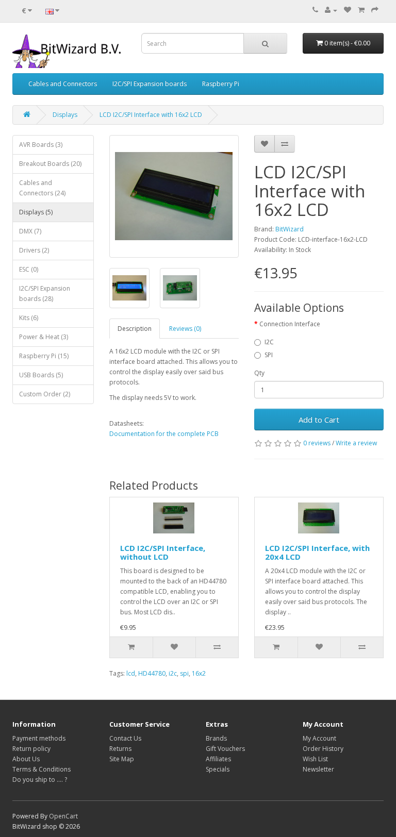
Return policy (31, 748)
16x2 (199, 673)
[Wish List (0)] (347, 10)
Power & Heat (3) (43, 336)
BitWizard (289, 229)
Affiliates (218, 759)
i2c (173, 673)
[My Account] (331, 10)
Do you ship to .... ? (39, 779)
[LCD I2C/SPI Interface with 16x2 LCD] (174, 196)
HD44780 (152, 673)
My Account (319, 738)
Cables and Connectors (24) (42, 187)
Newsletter (318, 769)
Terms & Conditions (41, 769)
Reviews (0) (185, 328)
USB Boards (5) (41, 375)
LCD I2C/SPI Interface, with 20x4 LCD (317, 552)
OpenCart (63, 816)
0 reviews (317, 443)
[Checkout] (374, 10)
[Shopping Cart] (361, 10)
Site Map (121, 759)
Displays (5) (36, 212)
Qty (259, 373)
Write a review (356, 443)
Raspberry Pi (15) (44, 355)
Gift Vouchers (225, 748)
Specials (217, 769)
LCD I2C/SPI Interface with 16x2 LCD (151, 114)
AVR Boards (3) (40, 144)
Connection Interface (289, 324)
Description (135, 328)
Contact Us (125, 738)
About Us (26, 759)
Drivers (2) (34, 250)
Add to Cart (319, 419)
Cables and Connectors (62, 83)
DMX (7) (30, 231)
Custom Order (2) (44, 394)
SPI (269, 354)
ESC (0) (28, 269)
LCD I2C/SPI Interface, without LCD (162, 552)
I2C (269, 342)
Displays (65, 114)
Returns (120, 748)
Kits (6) (28, 317)
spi (184, 673)
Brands (216, 738)
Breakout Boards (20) (50, 163)
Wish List (315, 759)
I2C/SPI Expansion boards (149, 83)
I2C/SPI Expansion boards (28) (44, 293)
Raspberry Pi (220, 83)
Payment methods (38, 738)
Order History (323, 748)
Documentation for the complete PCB (164, 433)
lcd (130, 673)
